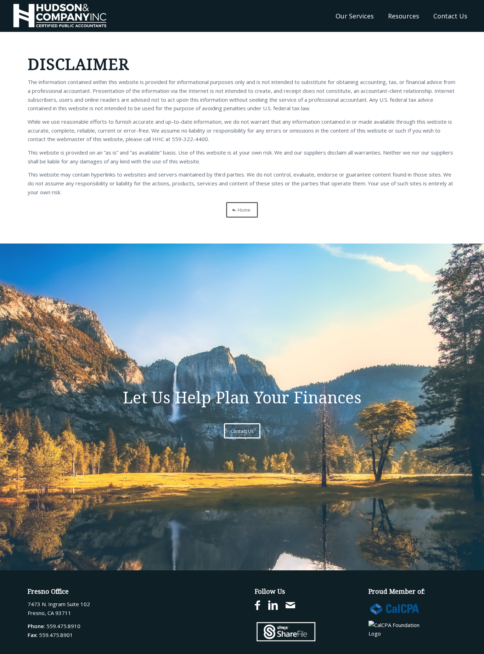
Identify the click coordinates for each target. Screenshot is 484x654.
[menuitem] (354, 16)
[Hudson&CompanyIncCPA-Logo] (60, 16)
